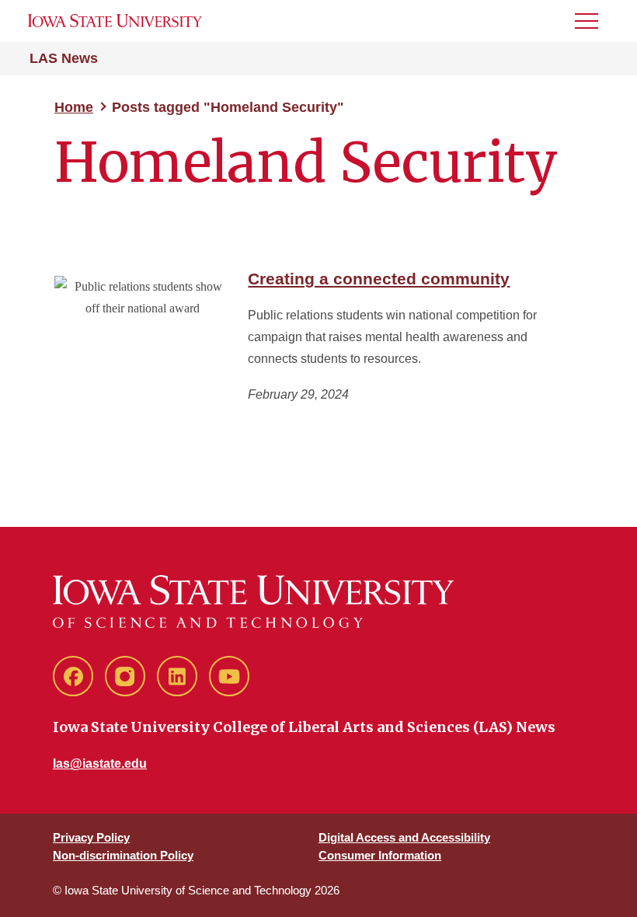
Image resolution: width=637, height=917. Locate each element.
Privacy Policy (91, 837)
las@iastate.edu (100, 763)
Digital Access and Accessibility (404, 837)
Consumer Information (379, 855)
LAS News (64, 58)
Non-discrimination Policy (123, 855)
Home (73, 107)
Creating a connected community (379, 279)
